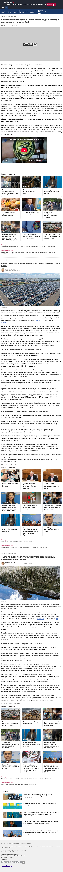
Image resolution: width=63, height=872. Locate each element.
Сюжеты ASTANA (12, 16)
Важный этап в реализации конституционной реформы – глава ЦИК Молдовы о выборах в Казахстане (40, 813)
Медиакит (4, 859)
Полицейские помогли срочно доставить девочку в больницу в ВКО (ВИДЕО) (24, 547)
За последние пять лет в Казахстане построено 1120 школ (18, 542)
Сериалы (26, 5)
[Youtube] (15, 862)
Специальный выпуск (24, 11)
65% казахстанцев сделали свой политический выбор (40, 803)
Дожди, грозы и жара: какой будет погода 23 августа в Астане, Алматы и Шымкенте (26, 779)
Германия (4, 703)
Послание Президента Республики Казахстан (14, 855)
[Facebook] (2, 862)
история (17, 703)
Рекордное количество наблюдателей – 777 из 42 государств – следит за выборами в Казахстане (38, 795)
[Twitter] (5, 862)
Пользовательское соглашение (10, 854)
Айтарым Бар (16, 11)
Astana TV (38, 320)
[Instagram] (7, 862)
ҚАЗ (3, 7)
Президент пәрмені (33, 11)
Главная (3, 16)
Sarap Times (9, 11)
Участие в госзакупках (7, 857)
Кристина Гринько (10, 269)
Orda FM (44, 5)
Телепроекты (18, 5)
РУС (6, 7)
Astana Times (3, 11)
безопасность (19, 464)
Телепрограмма (35, 5)
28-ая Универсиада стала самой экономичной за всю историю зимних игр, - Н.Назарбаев (28, 246)
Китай (3, 464)
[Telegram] (13, 862)
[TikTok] (18, 862)
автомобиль (10, 464)
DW (57, 618)
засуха (11, 703)
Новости (10, 5)
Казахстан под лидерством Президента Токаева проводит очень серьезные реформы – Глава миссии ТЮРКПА (41, 831)
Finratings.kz (5, 322)
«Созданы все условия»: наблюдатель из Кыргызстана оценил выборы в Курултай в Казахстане (40, 822)
